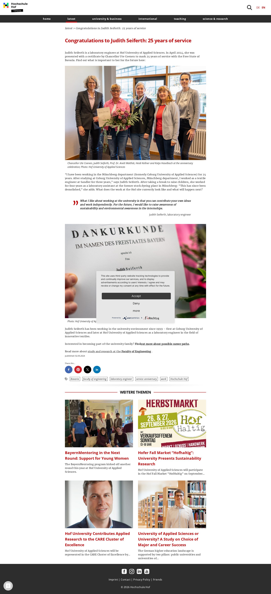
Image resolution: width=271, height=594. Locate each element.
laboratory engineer (121, 379)
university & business (107, 19)
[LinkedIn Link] (139, 571)
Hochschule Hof (178, 379)
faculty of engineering (94, 379)
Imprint (113, 579)
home (47, 19)
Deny (136, 303)
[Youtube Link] (146, 571)
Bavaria (75, 379)
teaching (180, 19)
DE (258, 7)
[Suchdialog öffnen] (249, 8)
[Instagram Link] (131, 571)
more (136, 310)
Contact (125, 579)
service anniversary (146, 379)
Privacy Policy (141, 579)
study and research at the (104, 351)
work (163, 379)
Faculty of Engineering (136, 351)
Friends (157, 579)
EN (263, 7)
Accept (136, 296)
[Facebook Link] (124, 571)
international (147, 19)
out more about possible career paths (165, 343)
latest (71, 19)
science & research (215, 19)
